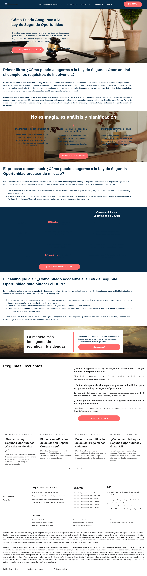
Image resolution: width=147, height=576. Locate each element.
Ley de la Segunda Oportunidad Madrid (86, 498)
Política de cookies (60, 569)
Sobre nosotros (8, 497)
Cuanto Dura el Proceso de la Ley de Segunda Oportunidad (124, 509)
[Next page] (86, 469)
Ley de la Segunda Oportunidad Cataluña (86, 507)
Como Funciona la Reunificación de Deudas (119, 506)
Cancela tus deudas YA (99, 418)
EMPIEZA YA (132, 4)
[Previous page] (61, 469)
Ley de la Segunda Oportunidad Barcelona (87, 495)
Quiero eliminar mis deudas (73, 156)
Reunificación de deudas (39, 520)
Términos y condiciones (35, 569)
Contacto (6, 500)
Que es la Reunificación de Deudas (117, 503)
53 (81, 468)
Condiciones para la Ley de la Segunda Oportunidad (48, 502)
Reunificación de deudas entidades (42, 525)
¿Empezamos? (99, 347)
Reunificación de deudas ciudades (42, 522)
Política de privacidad (10, 569)
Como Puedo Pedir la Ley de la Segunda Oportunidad (122, 492)
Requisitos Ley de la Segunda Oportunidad (45, 492)
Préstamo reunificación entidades (83, 522)
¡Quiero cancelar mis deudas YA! (59, 267)
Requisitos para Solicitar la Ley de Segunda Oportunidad (49, 495)
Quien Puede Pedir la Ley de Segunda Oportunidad (47, 499)
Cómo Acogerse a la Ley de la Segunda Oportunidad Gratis (124, 500)
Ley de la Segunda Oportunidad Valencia (86, 492)
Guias (111, 520)
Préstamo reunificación (80, 520)
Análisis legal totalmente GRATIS (27, 50)
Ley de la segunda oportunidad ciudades (122, 522)
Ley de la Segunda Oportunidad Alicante (86, 504)
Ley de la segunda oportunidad (82, 525)
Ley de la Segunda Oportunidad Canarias (86, 501)
